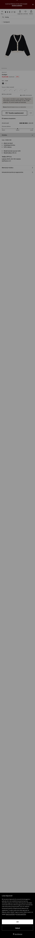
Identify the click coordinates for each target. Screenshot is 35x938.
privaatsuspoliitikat (21, 914)
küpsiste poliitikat (10, 914)
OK (17, 922)
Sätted (17, 928)
